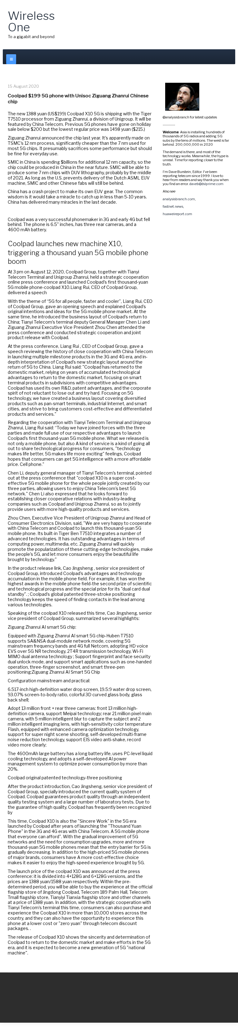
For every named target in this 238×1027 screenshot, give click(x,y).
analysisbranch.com (179, 199)
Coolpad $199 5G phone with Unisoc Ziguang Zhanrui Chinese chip (78, 98)
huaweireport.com (177, 214)
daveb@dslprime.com (206, 184)
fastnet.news (173, 206)
